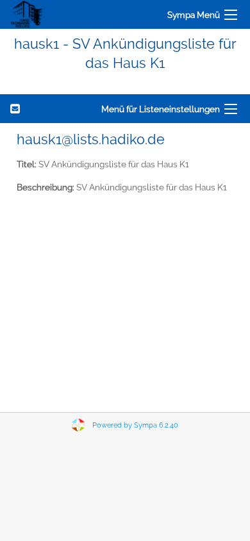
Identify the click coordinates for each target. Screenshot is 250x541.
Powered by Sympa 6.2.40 (135, 425)
